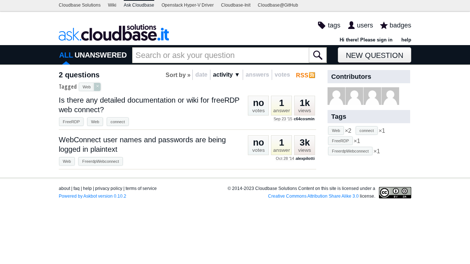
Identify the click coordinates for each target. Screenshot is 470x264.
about (64, 188)
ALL (66, 55)
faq (76, 188)
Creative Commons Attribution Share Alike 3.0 (313, 196)
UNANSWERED (101, 55)
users (365, 25)
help (406, 40)
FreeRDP (71, 122)
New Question (374, 55)
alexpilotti (305, 158)
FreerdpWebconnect (100, 161)
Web (95, 122)
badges (400, 25)
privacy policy (108, 188)
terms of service (141, 188)
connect (118, 122)
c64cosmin (304, 119)
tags (334, 25)
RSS (302, 75)
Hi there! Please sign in (366, 40)
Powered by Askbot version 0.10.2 (92, 196)
